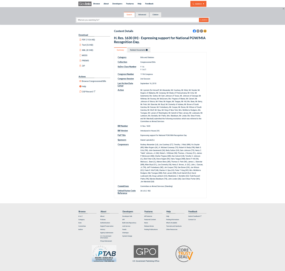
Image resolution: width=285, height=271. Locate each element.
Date (79, 223)
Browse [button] (96, 4)
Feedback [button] (149, 4)
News (146, 223)
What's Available (171, 223)
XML (87, 50)
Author (80, 229)
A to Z (80, 216)
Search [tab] (129, 15)
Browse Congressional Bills (94, 81)
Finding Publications (151, 229)
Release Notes (149, 226)
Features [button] (130, 4)
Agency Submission (106, 233)
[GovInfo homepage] (85, 4)
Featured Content (150, 219)
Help (84, 86)
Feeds (124, 229)
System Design (127, 236)
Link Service (126, 226)
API (123, 219)
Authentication (105, 223)
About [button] (106, 4)
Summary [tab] (120, 50)
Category (81, 219)
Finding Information (172, 219)
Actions (82, 76)
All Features (148, 216)
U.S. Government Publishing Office (146, 261)
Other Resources (171, 229)
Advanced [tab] (142, 15)
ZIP (83, 66)
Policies (103, 219)
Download (83, 35)
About (102, 216)
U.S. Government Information (105, 237)
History (102, 229)
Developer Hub (127, 216)
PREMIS (85, 60)
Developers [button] (117, 4)
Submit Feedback (194, 216)
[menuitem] (97, 4)
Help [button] (139, 4)
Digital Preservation (106, 226)
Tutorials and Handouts (174, 226)
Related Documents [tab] (138, 50)
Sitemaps (125, 233)
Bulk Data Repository (129, 223)
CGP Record (87, 91)
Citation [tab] (155, 15)
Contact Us (192, 219)
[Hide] (283, 8)
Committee (82, 226)
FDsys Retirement (106, 241)
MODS (84, 55)
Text (87, 45)
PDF (88, 39)
